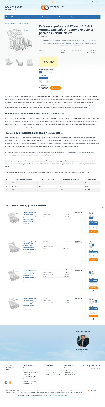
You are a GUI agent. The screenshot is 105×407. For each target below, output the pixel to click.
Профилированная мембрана (31, 372)
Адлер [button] (7, 1)
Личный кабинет (96, 1)
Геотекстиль (26, 374)
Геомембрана (27, 379)
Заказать (93, 231)
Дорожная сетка (27, 383)
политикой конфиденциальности (92, 406)
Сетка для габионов (28, 370)
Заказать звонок (45, 2)
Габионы (25, 368)
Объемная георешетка (29, 376)
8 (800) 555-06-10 (13, 7)
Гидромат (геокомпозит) (30, 381)
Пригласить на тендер (59, 2)
